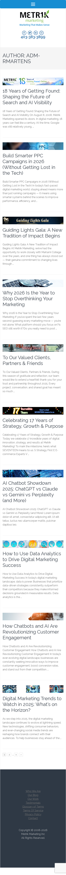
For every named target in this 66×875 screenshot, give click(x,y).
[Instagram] (41, 33)
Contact (33, 818)
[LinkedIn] (36, 33)
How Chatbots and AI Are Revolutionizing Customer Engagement (31, 631)
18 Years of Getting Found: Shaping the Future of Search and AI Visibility (31, 96)
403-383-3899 (33, 37)
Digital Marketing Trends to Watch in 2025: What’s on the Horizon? (32, 704)
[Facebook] (24, 33)
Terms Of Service (33, 810)
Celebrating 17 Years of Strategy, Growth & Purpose (33, 423)
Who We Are (33, 791)
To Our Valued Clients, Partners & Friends (27, 360)
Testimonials (33, 802)
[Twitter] (30, 33)
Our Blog (33, 795)
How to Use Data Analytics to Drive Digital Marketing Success (32, 559)
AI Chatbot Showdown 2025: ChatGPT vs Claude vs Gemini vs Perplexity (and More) (30, 491)
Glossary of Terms (33, 806)
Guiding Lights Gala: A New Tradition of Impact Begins (32, 233)
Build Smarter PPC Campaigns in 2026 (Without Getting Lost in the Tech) (29, 164)
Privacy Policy (33, 814)
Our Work (33, 798)
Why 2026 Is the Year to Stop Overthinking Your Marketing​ (29, 298)
